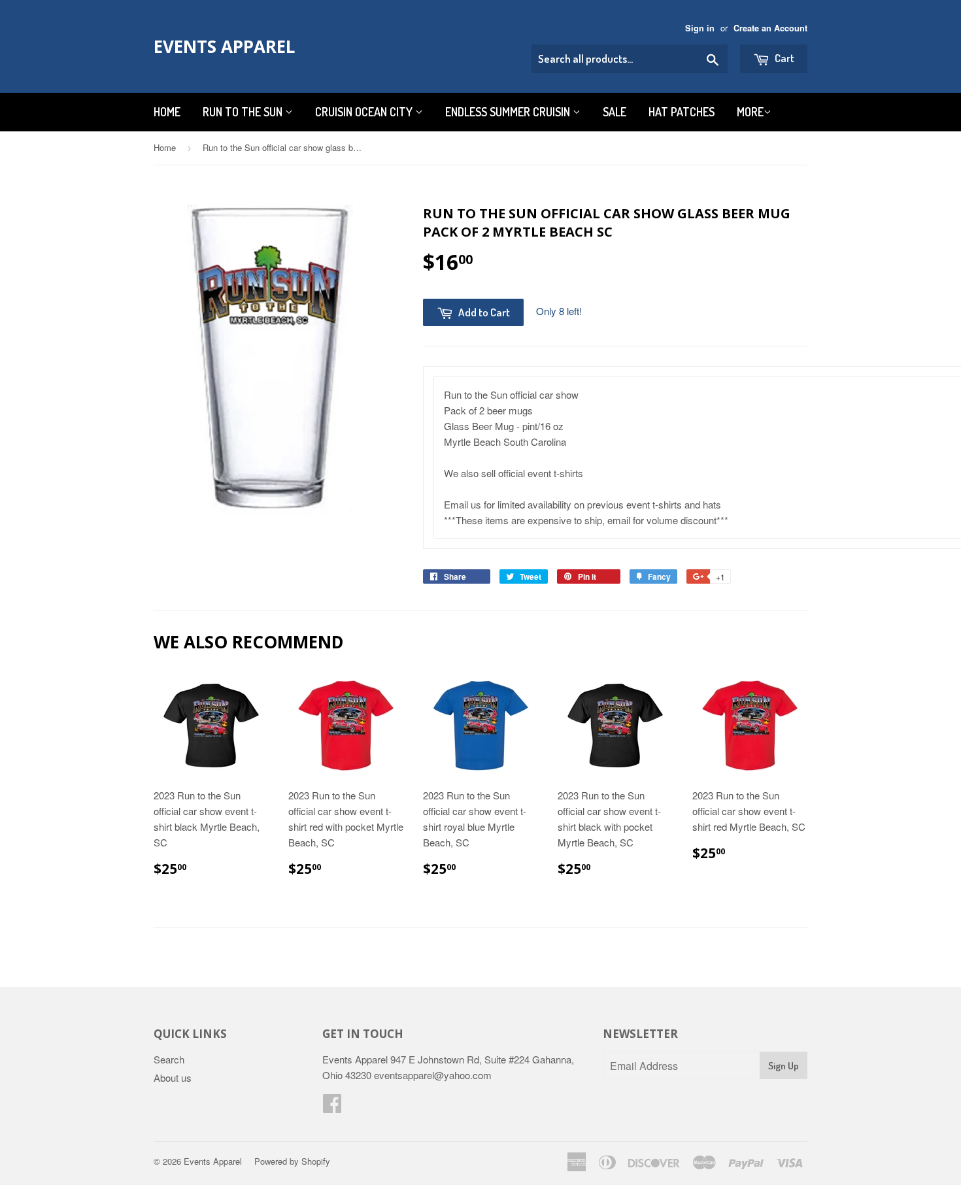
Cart (783, 58)
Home (167, 112)
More (750, 112)
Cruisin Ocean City (365, 112)
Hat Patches (682, 112)
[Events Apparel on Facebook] (332, 1107)
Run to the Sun (244, 112)
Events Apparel (224, 46)
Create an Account (770, 28)
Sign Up (783, 1066)
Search (169, 1059)
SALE (614, 112)
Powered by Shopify (292, 1161)
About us (173, 1077)
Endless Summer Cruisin (509, 112)
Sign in (700, 28)
